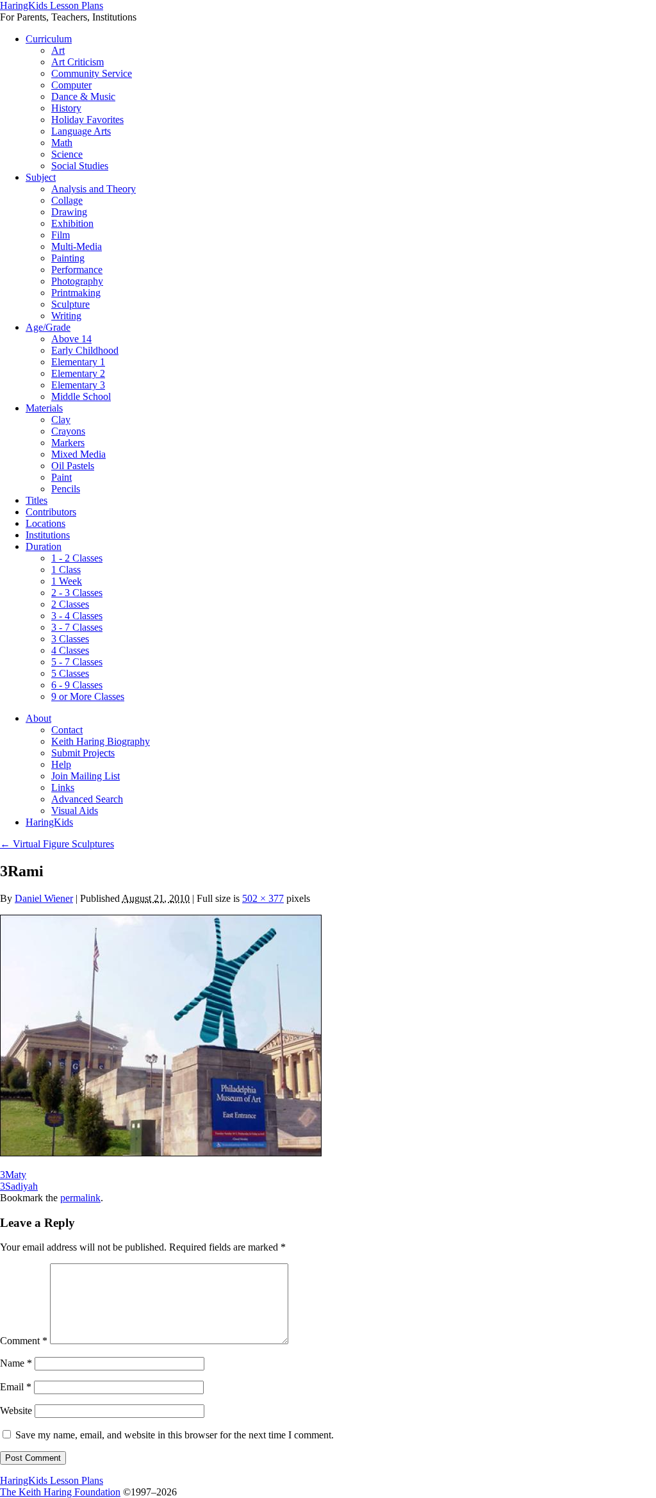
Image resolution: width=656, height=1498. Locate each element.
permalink (80, 1197)
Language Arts (81, 131)
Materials (44, 408)
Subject (41, 177)
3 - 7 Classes (76, 627)
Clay (60, 419)
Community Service (91, 73)
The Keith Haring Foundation (60, 1491)
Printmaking (76, 292)
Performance (76, 269)
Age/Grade (48, 327)
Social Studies (79, 165)
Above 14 (71, 338)
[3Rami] (161, 1152)
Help (61, 764)
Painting (68, 258)
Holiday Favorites (87, 119)
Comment (23, 1340)
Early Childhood (85, 350)
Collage (67, 200)
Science (67, 154)
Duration (44, 546)
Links (62, 787)
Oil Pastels (72, 465)
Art (58, 50)
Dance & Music (83, 96)
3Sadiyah (19, 1186)
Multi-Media (76, 246)
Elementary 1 (78, 361)
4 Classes (70, 650)
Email (15, 1386)
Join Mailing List (85, 775)
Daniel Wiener (44, 898)
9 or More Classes (87, 696)
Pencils (65, 488)
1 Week (66, 581)
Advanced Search (87, 799)
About (38, 718)
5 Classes (70, 673)
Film (60, 234)
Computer (71, 84)
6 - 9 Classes (76, 684)
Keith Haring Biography (100, 741)
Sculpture (70, 304)
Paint (61, 477)
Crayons (68, 431)
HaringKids (49, 822)
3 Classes (70, 638)
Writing (66, 315)
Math (61, 142)
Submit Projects (83, 752)
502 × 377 (263, 898)
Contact (67, 729)
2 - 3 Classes (76, 592)
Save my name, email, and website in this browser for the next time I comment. (174, 1434)
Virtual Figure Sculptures (57, 843)
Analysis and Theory (93, 188)
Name (16, 1363)
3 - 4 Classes (76, 615)
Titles (36, 500)
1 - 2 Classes (76, 558)
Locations (45, 523)
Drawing (69, 211)
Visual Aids (74, 810)
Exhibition (72, 223)
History (66, 108)
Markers (68, 442)
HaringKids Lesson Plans (51, 5)
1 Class (66, 569)
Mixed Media (78, 454)
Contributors (51, 511)
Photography (77, 281)
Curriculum (49, 38)
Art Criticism (77, 61)
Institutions (48, 534)
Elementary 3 (78, 384)
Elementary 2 (78, 373)
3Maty (13, 1174)
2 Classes (70, 604)
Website (16, 1410)
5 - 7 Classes (76, 661)
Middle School (81, 396)
